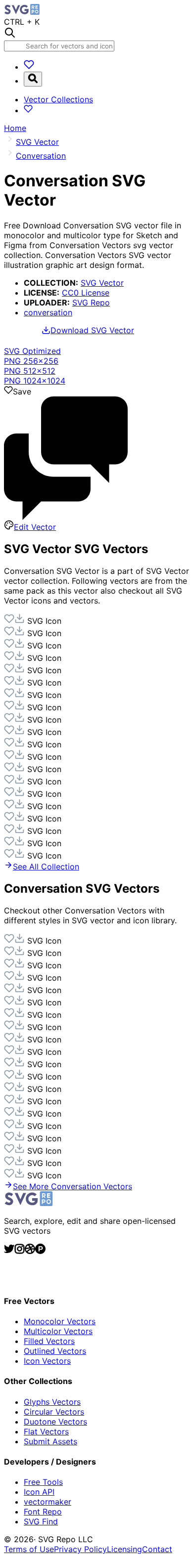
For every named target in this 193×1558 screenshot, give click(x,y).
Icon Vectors (47, 1361)
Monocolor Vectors (60, 1321)
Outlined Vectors (55, 1351)
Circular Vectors (54, 1412)
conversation (48, 312)
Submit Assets (50, 1441)
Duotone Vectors (55, 1422)
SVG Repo (91, 302)
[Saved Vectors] (29, 67)
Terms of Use (29, 1549)
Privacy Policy (80, 1549)
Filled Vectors (49, 1341)
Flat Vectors (46, 1431)
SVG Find (41, 1521)
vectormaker (47, 1502)
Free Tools (43, 1482)
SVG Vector (102, 283)
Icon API (39, 1492)
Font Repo (43, 1511)
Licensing (124, 1549)
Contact (157, 1549)
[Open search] (33, 79)
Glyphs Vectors (52, 1402)
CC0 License (85, 293)
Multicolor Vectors (58, 1331)
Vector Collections (58, 99)
